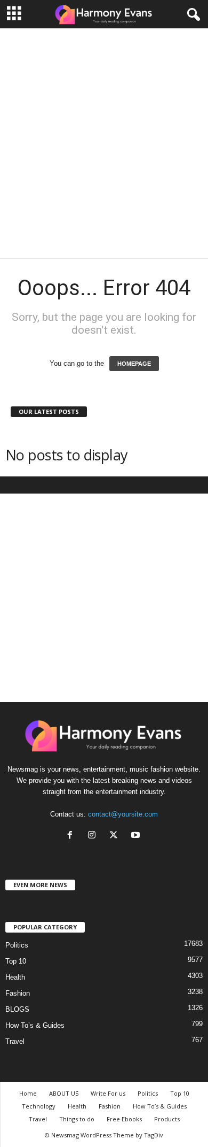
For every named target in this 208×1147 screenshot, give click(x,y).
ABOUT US (63, 1093)
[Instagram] (94, 836)
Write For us (108, 1093)
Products (167, 1119)
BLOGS (17, 1009)
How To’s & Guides (35, 1025)
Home (28, 1093)
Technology (38, 1106)
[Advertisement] (104, 143)
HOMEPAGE (134, 363)
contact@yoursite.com (123, 814)
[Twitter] (116, 836)
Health (15, 977)
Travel (15, 1041)
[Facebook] (72, 836)
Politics (16, 945)
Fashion (17, 993)
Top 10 (15, 961)
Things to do (76, 1119)
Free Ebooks (124, 1119)
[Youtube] (137, 836)
